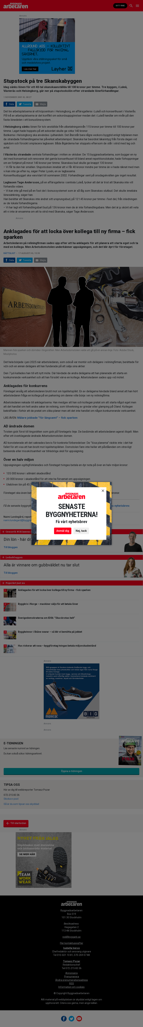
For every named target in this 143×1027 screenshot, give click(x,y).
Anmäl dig (62, 530)
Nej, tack (81, 530)
